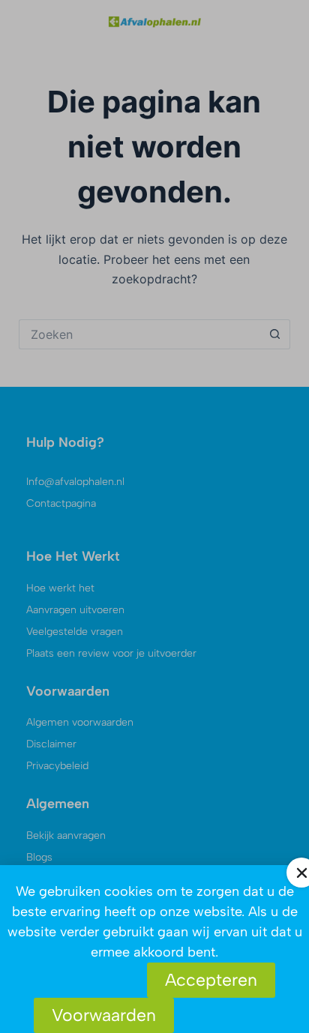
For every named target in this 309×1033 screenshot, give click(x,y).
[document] (154, 516)
